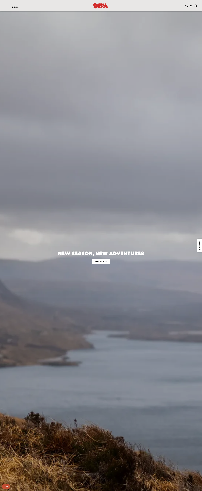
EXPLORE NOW (101, 261)
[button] (186, 5)
